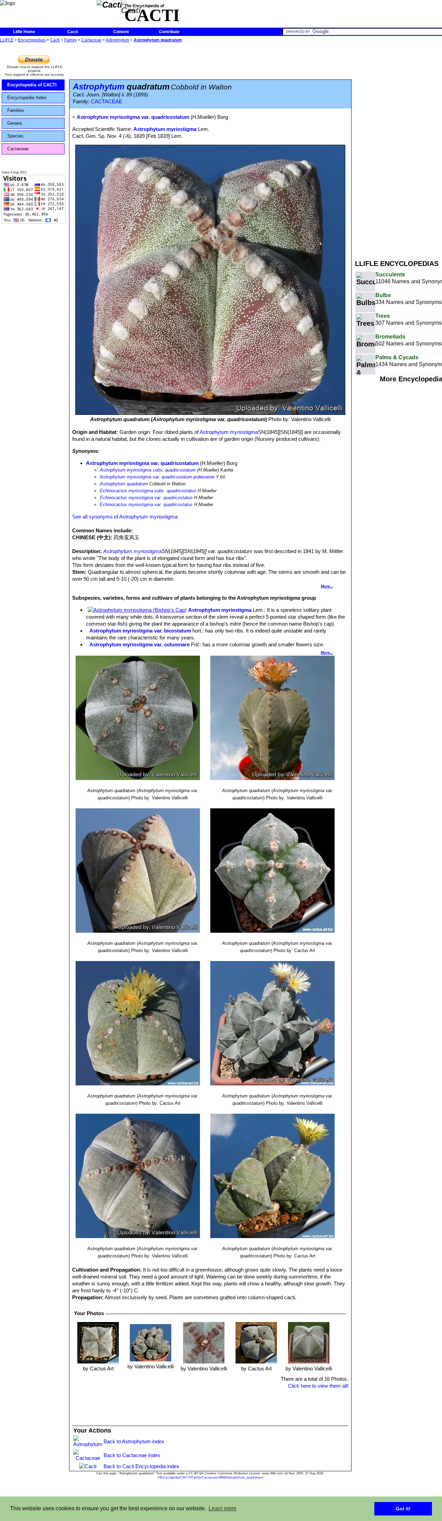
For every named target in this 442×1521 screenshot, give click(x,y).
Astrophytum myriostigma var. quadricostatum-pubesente (157, 476)
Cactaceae (91, 40)
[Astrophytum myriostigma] (137, 610)
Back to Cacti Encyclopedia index (141, 1466)
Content (121, 31)
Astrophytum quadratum (158, 40)
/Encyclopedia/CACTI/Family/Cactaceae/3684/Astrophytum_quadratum (210, 1477)
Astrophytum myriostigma (164, 129)
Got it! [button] (403, 1508)
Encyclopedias (32, 40)
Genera (14, 123)
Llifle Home (24, 31)
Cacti (72, 31)
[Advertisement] (398, 147)
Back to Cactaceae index (132, 1455)
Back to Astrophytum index (134, 1441)
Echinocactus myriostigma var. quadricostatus (146, 497)
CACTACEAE (106, 101)
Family (70, 40)
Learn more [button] (223, 1508)
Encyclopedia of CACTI (32, 84)
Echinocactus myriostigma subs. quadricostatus (148, 490)
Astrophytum (117, 40)
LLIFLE (6, 40)
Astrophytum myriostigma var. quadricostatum (142, 463)
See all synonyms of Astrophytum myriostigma (124, 517)
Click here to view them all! (318, 1386)
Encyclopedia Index (27, 97)
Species (15, 136)
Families (15, 110)
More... (327, 586)
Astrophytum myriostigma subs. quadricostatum (148, 470)
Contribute (169, 31)
